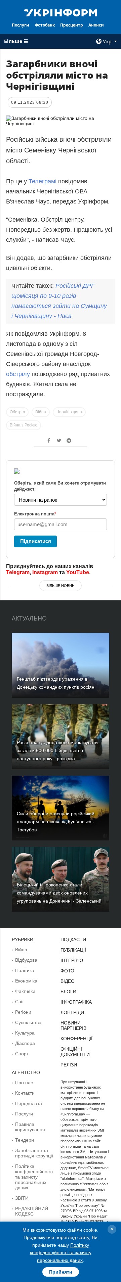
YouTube (77, 572)
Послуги (20, 25)
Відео (68, 981)
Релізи (69, 1064)
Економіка (26, 980)
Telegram (18, 572)
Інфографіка (76, 1002)
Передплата (28, 1103)
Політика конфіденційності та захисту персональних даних (34, 1176)
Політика (24, 970)
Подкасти (73, 939)
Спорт (22, 1053)
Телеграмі (42, 181)
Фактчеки (25, 991)
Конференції (76, 1038)
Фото (67, 970)
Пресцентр (71, 25)
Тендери (24, 1140)
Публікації (73, 950)
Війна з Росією (23, 425)
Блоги (68, 991)
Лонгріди (72, 1012)
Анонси (96, 25)
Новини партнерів (73, 1025)
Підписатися (35, 541)
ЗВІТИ (22, 1198)
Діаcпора (25, 1043)
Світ (19, 1001)
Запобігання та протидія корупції (34, 1153)
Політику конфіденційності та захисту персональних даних (60, 1252)
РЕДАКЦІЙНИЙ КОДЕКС (31, 1211)
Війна (40, 412)
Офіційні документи (75, 1051)
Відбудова (26, 960)
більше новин (60, 586)
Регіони (23, 1012)
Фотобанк (45, 25)
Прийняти (60, 1272)
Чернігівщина (69, 412)
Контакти (25, 1093)
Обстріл (17, 412)
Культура (25, 1033)
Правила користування (30, 1126)
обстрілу (19, 374)
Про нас (24, 1082)
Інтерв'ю (72, 960)
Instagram (45, 572)
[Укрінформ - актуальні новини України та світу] (60, 12)
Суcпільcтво (28, 1022)
